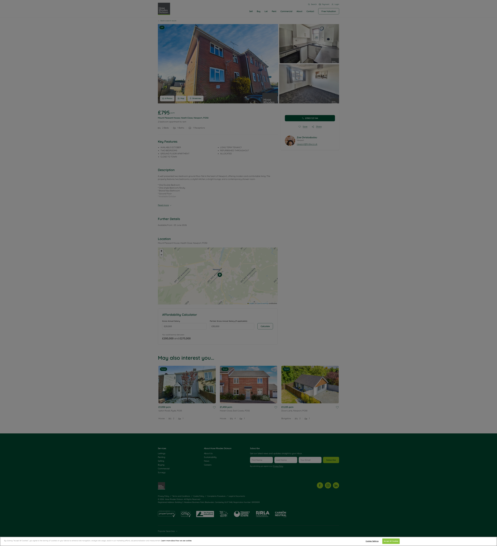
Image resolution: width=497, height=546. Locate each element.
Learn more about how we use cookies (176, 541)
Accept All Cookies (391, 541)
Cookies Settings (372, 541)
